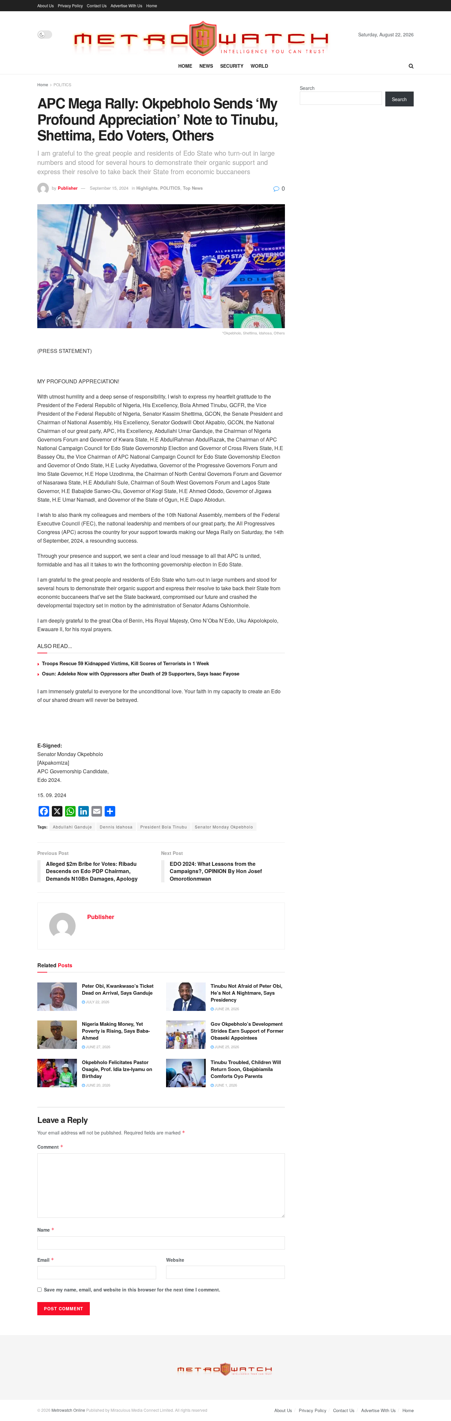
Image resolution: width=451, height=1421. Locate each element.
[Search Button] (411, 66)
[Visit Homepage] (205, 34)
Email (45, 1259)
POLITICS (62, 84)
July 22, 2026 (97, 1001)
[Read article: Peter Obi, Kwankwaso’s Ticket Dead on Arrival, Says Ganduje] (57, 996)
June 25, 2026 (226, 1046)
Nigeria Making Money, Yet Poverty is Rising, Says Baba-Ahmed (116, 1030)
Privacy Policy (70, 5)
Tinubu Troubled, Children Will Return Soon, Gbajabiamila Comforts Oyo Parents (246, 1069)
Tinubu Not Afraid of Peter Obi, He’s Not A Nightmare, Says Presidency (246, 992)
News (206, 65)
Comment (50, 1146)
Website (175, 1259)
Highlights (146, 188)
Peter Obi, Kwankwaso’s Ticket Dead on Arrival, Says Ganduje (118, 989)
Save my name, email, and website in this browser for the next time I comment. (132, 1289)
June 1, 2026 (225, 1085)
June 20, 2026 (97, 1085)
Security (231, 65)
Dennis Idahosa (116, 826)
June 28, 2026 (226, 1008)
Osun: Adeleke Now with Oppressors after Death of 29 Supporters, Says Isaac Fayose (141, 673)
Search (307, 88)
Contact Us (97, 5)
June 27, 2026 (97, 1046)
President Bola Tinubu (163, 826)
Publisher (68, 188)
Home (151, 5)
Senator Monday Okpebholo (224, 826)
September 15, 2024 (109, 188)
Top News (193, 188)
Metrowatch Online (68, 1410)
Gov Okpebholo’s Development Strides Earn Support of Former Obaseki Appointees (247, 1030)
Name (45, 1229)
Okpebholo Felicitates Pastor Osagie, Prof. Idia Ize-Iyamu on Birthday (117, 1069)
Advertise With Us (126, 5)
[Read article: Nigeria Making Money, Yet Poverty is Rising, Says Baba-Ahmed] (57, 1034)
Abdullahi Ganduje (72, 826)
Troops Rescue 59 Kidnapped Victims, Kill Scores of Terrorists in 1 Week (125, 663)
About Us (45, 5)
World (259, 65)
